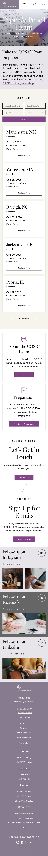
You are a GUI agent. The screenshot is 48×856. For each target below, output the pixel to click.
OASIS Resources (24, 813)
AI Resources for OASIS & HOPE (24, 822)
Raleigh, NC (17, 207)
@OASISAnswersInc (13, 609)
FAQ (24, 827)
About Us (24, 723)
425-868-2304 (25, 708)
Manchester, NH (21, 132)
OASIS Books (24, 774)
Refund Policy (24, 737)
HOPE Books (24, 779)
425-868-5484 (25, 712)
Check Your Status (24, 800)
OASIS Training (24, 762)
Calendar (24, 743)
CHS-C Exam (24, 796)
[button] (44, 4)
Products (23, 768)
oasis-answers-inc (13, 654)
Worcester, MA (19, 169)
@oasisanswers (11, 564)
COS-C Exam (24, 791)
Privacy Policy (24, 732)
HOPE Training (24, 757)
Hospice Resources (24, 818)
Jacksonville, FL (20, 244)
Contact (24, 728)
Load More (24, 318)
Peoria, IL (15, 282)
